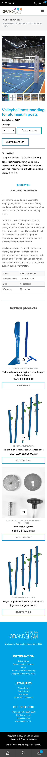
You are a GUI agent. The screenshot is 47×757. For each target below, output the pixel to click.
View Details (23, 359)
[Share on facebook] (9, 173)
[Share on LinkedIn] (11, 173)
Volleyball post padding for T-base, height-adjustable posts (23, 373)
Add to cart (30, 130)
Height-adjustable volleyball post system (23, 601)
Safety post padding (11, 165)
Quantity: (6, 125)
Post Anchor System (23, 526)
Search (23, 753)
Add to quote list (15, 142)
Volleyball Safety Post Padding (26, 157)
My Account (8, 753)
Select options (23, 437)
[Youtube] (13, 3)
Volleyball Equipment (32, 165)
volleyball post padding (32, 169)
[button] (43, 97)
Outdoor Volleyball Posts (23, 598)
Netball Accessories (15, 521)
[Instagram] (6, 3)
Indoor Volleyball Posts (23, 446)
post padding (14, 162)
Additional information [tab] (23, 190)
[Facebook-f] (2, 3)
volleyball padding (10, 169)
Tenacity (37, 745)
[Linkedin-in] (10, 3)
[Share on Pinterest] (14, 173)
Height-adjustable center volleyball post (23, 449)
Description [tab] (23, 185)
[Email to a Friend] (17, 173)
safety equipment (29, 162)
